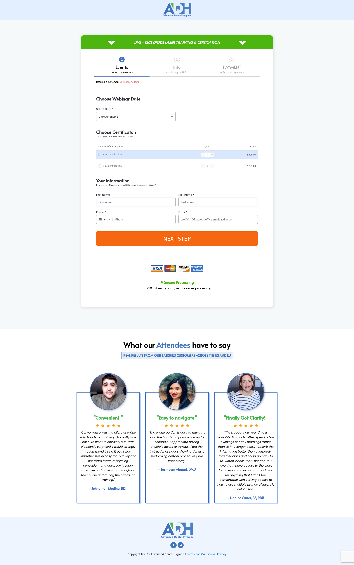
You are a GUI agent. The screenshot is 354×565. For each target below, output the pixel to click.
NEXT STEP (177, 238)
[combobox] (136, 116)
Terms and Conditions (200, 554)
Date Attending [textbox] (108, 116)
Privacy (221, 554)
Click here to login (130, 81)
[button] (177, 355)
